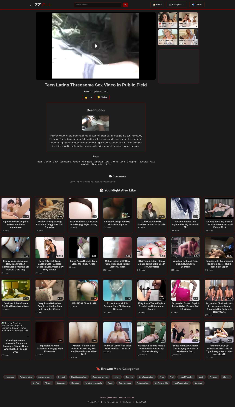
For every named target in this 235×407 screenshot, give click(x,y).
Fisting (117, 377)
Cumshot (198, 383)
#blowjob (86, 164)
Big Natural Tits (161, 383)
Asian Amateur (26, 377)
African (48, 383)
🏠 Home (157, 4)
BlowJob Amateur (146, 377)
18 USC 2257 (141, 402)
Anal (172, 377)
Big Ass (36, 383)
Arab (162, 377)
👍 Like (88, 97)
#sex (107, 162)
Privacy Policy (93, 402)
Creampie (61, 383)
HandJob (75, 383)
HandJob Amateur (79, 377)
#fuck (55, 162)
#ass (108, 164)
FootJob (61, 377)
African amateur (45, 377)
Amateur (213, 377)
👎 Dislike (102, 97)
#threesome (66, 162)
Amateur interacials (93, 383)
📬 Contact (197, 4)
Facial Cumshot (186, 377)
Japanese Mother (100, 377)
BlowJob (129, 377)
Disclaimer (127, 402)
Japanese (10, 377)
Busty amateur (124, 383)
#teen (40, 162)
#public (77, 162)
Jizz (41, 4)
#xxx (152, 162)
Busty (201, 377)
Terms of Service (111, 402)
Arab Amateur (143, 383)
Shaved (226, 377)
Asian (110, 383)
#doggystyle (98, 164)
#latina (47, 162)
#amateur (98, 162)
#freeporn (132, 162)
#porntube (143, 162)
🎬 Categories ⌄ (176, 4)
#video (114, 162)
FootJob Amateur (181, 383)
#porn (123, 162)
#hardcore (87, 162)
